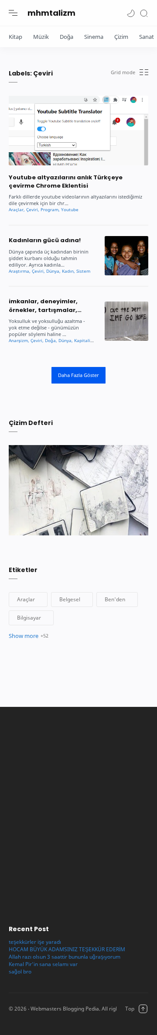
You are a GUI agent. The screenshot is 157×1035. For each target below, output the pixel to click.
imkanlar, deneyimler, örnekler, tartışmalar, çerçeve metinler (43, 305)
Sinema (93, 37)
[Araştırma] (20, 271)
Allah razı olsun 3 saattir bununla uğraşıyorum (64, 956)
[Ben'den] (117, 599)
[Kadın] (68, 271)
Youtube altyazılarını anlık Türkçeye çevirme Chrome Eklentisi (66, 181)
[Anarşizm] (19, 340)
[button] (130, 12)
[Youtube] (69, 209)
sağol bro (20, 971)
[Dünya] (53, 271)
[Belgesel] (72, 599)
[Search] (144, 12)
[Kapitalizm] (86, 340)
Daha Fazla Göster (78, 375)
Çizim (121, 37)
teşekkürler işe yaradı (35, 942)
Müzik (41, 37)
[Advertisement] (78, 811)
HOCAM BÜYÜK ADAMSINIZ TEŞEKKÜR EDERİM (67, 949)
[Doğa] (51, 340)
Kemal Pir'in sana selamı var (43, 964)
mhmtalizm (51, 12)
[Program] (50, 209)
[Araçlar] (17, 209)
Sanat (146, 37)
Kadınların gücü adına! (45, 240)
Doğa (66, 37)
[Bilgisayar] (31, 617)
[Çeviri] (32, 209)
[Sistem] (83, 271)
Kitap (15, 37)
